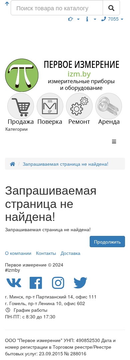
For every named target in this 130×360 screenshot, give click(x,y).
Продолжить (107, 241)
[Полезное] (74, 18)
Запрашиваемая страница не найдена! (65, 163)
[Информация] (90, 18)
